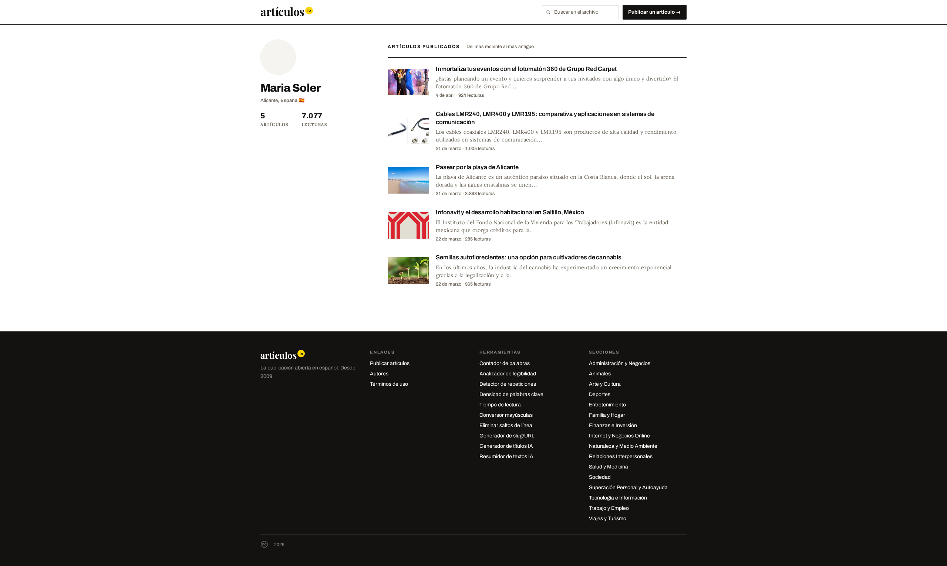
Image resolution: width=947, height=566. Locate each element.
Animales (600, 373)
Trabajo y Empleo (609, 508)
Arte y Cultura (605, 384)
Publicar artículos (390, 363)
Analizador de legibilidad (507, 373)
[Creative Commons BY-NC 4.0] (264, 544)
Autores (379, 373)
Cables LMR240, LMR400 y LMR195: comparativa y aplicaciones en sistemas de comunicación (545, 118)
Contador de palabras (504, 363)
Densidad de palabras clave (511, 394)
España (288, 100)
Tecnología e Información (618, 498)
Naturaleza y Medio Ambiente (623, 446)
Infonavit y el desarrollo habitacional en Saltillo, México (510, 212)
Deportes (599, 394)
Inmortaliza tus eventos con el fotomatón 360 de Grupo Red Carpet (526, 69)
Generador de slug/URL (507, 436)
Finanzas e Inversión (613, 425)
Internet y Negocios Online (619, 436)
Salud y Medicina (608, 467)
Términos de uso (389, 384)
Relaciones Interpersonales (621, 456)
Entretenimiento (607, 405)
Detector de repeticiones (507, 384)
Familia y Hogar (607, 415)
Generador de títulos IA (506, 446)
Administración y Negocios (619, 363)
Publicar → (654, 12)
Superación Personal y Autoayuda (628, 487)
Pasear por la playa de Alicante (477, 167)
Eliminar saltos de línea (505, 425)
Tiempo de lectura (500, 405)
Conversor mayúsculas (506, 415)
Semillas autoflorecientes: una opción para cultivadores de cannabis (528, 257)
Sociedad (600, 477)
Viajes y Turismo (607, 518)
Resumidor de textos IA (506, 456)
